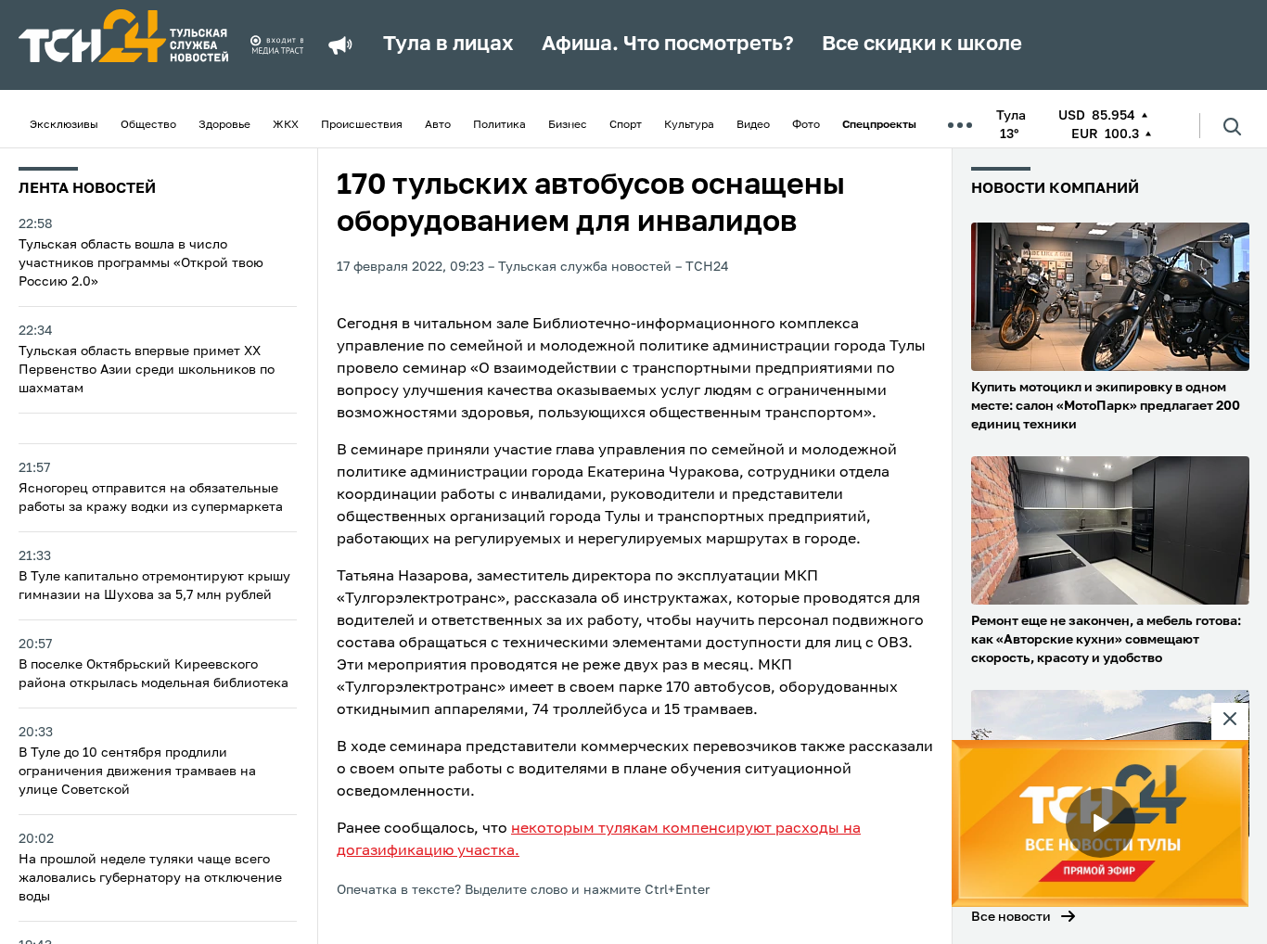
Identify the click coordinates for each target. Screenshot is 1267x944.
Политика (499, 125)
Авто (438, 125)
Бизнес (567, 125)
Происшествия (362, 125)
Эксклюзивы (64, 125)
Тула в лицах (448, 44)
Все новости (1011, 917)
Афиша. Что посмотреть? (668, 44)
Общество (148, 125)
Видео (753, 125)
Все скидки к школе (922, 44)
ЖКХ (286, 125)
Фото (806, 125)
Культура (689, 125)
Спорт (625, 125)
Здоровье (224, 125)
